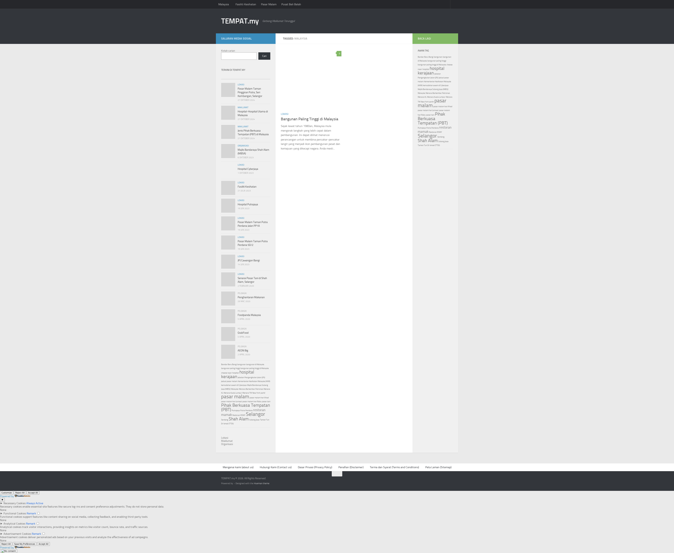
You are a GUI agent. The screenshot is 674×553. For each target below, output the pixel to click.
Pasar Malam (268, 4)
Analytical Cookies (14, 523)
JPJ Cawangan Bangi (249, 260)
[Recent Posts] (229, 76)
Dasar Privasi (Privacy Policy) (315, 467)
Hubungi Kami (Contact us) (276, 467)
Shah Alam (239, 418)
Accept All (33, 492)
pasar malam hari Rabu (252, 401)
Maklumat (243, 107)
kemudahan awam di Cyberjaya (234, 385)
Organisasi (243, 146)
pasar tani (266, 401)
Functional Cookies (15, 513)
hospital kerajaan (431, 71)
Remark (31, 513)
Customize (6, 492)
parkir (263, 393)
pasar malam (235, 397)
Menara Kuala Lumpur (233, 393)
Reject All (20, 492)
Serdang (224, 420)
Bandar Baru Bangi (229, 364)
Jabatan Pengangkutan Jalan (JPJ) (251, 377)
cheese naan (226, 373)
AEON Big (243, 350)
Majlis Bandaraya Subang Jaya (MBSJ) (433, 89)
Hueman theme (261, 483)
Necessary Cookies (15, 503)
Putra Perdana (246, 410)
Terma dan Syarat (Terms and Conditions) (394, 467)
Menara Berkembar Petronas (251, 389)
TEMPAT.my (240, 21)
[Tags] (262, 76)
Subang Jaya (254, 420)
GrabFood (243, 332)
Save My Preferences (24, 544)
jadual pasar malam (229, 381)
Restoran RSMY (238, 415)
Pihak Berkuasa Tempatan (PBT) (245, 407)
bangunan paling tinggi (230, 368)
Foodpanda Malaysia (249, 315)
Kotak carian (228, 50)
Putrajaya (236, 410)
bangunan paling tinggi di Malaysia (254, 368)
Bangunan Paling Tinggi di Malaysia (309, 119)
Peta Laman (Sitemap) (438, 467)
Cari (264, 56)
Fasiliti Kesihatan (246, 4)
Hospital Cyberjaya (248, 169)
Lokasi (284, 114)
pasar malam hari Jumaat (231, 401)
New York (256, 393)
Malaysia (223, 4)
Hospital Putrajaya (248, 204)
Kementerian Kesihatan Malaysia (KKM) (254, 381)
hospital (235, 373)
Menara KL (422, 97)
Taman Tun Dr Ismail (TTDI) (429, 145)
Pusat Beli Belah (291, 4)
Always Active (34, 503)
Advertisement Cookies (17, 533)
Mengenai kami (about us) (238, 467)
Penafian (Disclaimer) (351, 467)
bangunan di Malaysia (255, 364)
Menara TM (247, 393)
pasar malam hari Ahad (259, 398)
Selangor (255, 414)
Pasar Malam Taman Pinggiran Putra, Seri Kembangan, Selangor (250, 92)
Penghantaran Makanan (251, 297)
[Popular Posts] (245, 76)
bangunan (241, 364)
